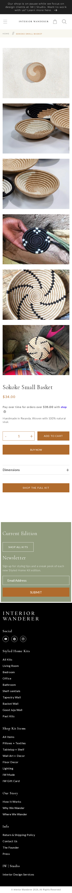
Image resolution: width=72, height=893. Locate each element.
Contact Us (10, 841)
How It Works (12, 801)
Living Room (11, 665)
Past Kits (9, 716)
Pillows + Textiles (14, 743)
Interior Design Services (18, 874)
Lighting (8, 768)
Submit (36, 592)
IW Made (9, 774)
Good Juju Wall (12, 709)
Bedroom (9, 672)
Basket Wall (11, 703)
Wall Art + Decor (14, 755)
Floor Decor (11, 762)
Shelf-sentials (11, 691)
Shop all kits (18, 547)
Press (6, 853)
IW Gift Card (11, 781)
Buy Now (36, 449)
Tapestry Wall (12, 697)
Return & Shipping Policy (19, 834)
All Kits (7, 659)
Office (7, 678)
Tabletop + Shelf (13, 749)
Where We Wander (15, 814)
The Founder (11, 847)
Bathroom (9, 684)
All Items (8, 736)
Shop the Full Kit (36, 487)
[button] (5, 21)
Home (6, 34)
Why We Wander (13, 808)
